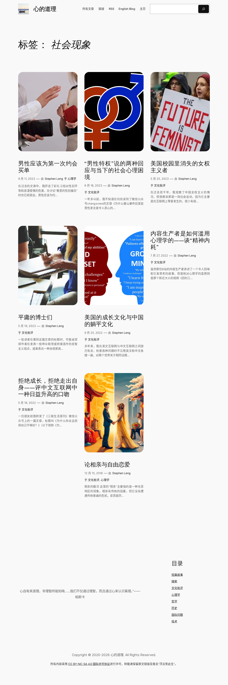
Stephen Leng (54, 178)
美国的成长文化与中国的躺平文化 (114, 321)
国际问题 (177, 615)
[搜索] (203, 9)
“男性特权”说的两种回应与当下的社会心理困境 (114, 170)
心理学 (72, 178)
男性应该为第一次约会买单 (47, 167)
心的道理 (44, 8)
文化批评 (93, 192)
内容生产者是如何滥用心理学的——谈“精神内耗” (180, 240)
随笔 (174, 581)
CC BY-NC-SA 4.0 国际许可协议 (89, 664)
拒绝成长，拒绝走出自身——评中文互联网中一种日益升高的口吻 (47, 388)
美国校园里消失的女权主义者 (180, 167)
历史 (174, 608)
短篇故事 (177, 575)
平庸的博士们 (35, 317)
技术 (174, 621)
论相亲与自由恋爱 (107, 464)
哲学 (174, 601)
